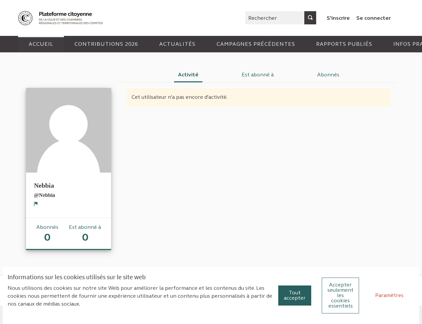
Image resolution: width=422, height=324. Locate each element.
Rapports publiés (344, 44)
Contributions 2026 (106, 44)
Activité (188, 74)
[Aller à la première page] (61, 18)
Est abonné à (258, 74)
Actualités (177, 44)
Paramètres (389, 295)
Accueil (41, 44)
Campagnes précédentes (256, 44)
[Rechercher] (310, 17)
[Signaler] (36, 204)
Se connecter (373, 18)
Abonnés (328, 74)
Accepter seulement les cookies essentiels (340, 295)
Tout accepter (295, 295)
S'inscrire (338, 18)
